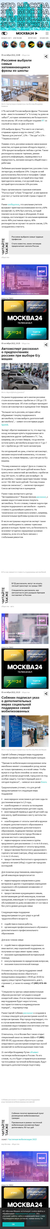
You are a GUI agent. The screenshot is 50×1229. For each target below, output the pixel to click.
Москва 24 (25, 33)
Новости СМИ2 (7, 298)
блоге (44, 782)
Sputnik (4, 424)
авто (12, 606)
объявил (34, 1052)
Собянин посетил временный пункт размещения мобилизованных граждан (28, 1115)
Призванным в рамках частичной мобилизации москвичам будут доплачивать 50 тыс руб (27, 1125)
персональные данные (25, 1213)
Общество (26, 55)
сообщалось (13, 204)
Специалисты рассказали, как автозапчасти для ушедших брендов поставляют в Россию (28, 592)
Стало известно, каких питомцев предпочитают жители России (26, 244)
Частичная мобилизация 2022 (22, 1139)
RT (43, 120)
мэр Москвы (5, 1144)
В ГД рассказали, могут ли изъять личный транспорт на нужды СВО (27, 584)
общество (5, 257)
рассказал (41, 497)
